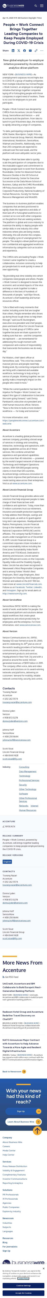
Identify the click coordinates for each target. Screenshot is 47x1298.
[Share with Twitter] (19, 51)
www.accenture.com (22, 483)
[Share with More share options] (42, 51)
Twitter (29, 587)
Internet (34, 805)
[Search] (36, 6)
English (7, 862)
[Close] (43, 1268)
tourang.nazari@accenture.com (17, 702)
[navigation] (41, 5)
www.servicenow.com (30, 625)
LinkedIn (38, 587)
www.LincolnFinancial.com (29, 584)
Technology (24, 776)
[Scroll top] (37, 1130)
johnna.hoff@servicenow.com (17, 740)
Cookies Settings (23, 1285)
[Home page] (13, 6)
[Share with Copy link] (36, 51)
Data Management (27, 771)
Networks (23, 805)
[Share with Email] (30, 51)
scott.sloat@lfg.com (12, 759)
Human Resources (27, 810)
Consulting (24, 767)
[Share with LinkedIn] (13, 51)
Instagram (11, 590)
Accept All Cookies (23, 1293)
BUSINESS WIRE (23, 74)
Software (23, 793)
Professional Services (29, 780)
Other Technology (27, 789)
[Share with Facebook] (24, 51)
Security (23, 784)
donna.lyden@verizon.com (15, 721)
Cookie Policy (23, 1278)
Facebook (20, 587)
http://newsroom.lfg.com (15, 593)
